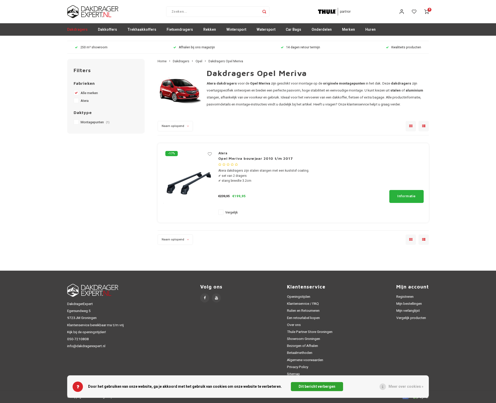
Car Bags (293, 29)
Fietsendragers (180, 29)
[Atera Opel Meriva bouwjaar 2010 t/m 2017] (188, 183)
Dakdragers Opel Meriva (225, 61)
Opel (199, 61)
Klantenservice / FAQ (303, 303)
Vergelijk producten (411, 318)
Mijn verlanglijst (408, 310)
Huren (370, 29)
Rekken (209, 29)
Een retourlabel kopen (303, 318)
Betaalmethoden (299, 352)
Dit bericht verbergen (317, 386)
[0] (426, 11)
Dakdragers (77, 29)
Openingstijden (298, 296)
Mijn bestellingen (409, 303)
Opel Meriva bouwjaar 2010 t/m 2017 (255, 158)
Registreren (405, 296)
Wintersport (236, 29)
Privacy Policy (297, 367)
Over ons (294, 325)
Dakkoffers (107, 29)
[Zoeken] (264, 11)
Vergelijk (231, 212)
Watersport (266, 29)
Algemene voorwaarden (305, 360)
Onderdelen (322, 29)
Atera (85, 100)
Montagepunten (95, 122)
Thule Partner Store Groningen (309, 331)
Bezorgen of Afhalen (302, 345)
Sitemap (293, 374)
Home (162, 61)
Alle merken (89, 93)
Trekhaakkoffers (141, 29)
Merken (348, 29)
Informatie (406, 196)
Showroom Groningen (303, 338)
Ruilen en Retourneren (303, 310)
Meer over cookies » (406, 386)
